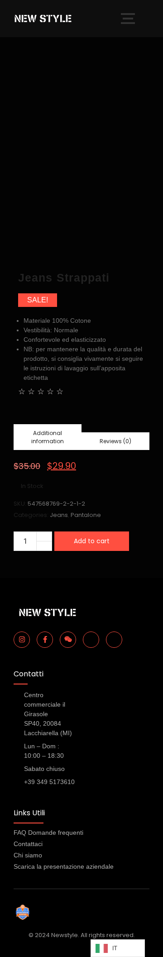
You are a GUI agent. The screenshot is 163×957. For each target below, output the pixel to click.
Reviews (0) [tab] (115, 441)
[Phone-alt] (91, 640)
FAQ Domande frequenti (48, 832)
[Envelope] (114, 640)
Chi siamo (28, 855)
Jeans (59, 515)
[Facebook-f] (45, 640)
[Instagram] (22, 640)
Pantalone (86, 515)
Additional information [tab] (47, 437)
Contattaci (28, 843)
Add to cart (92, 540)
